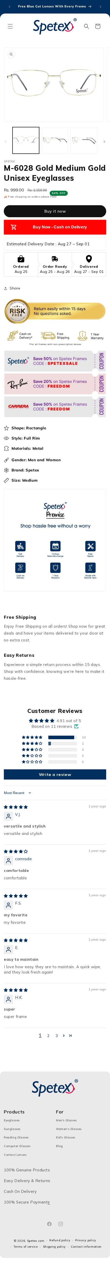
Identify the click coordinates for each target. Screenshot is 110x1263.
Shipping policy (54, 1246)
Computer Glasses (17, 1146)
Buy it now (55, 211)
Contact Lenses (15, 1155)
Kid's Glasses (65, 1137)
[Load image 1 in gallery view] (26, 140)
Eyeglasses (12, 1120)
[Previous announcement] (9, 6)
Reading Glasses (16, 1137)
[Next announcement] (100, 6)
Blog (59, 1146)
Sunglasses (12, 1129)
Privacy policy (85, 1240)
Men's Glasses (66, 1120)
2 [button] (48, 1035)
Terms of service (26, 1246)
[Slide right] (104, 141)
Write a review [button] (55, 774)
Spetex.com (36, 1241)
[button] (10, 26)
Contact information (86, 1246)
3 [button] (57, 1035)
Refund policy (59, 1240)
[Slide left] (5, 141)
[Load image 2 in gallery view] (55, 140)
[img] (16, 807)
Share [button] (15, 288)
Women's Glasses (69, 1129)
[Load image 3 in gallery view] (84, 140)
